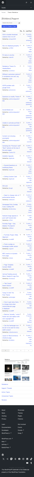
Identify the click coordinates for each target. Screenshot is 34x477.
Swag (20, 433)
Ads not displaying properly (10, 46)
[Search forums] (19, 22)
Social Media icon (7, 110)
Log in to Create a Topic (9, 26)
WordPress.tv (6, 433)
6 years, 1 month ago (29, 327)
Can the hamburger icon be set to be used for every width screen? (10, 328)
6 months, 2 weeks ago (29, 36)
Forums (4, 7)
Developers (5, 430)
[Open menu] (31, 2)
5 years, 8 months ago (29, 285)
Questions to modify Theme (10, 96)
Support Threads (7, 388)
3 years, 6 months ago (29, 76)
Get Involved (22, 424)
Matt (4, 441)
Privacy (4, 419)
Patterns (20, 419)
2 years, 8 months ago (29, 47)
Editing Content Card (10, 176)
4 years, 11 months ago (29, 206)
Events (20, 427)
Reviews (4, 400)
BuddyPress (6, 447)
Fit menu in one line (8, 55)
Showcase (21, 410)
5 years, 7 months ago (29, 255)
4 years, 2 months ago (29, 147)
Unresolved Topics (7, 396)
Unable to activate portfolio (10, 123)
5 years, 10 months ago (29, 294)
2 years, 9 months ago (29, 56)
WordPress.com (7, 438)
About (3, 410)
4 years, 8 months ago (29, 187)
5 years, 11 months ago (29, 303)
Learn (3, 424)
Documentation (6, 427)
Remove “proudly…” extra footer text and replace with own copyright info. (11, 317)
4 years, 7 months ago (29, 157)
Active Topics (6, 392)
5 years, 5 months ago (29, 236)
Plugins (20, 416)
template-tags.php (7, 156)
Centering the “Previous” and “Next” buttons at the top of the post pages (11, 148)
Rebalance (5, 384)
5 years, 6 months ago (29, 246)
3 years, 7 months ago (29, 87)
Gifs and (5, 186)
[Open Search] (26, 2)
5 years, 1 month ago (29, 225)
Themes (20, 413)
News (3, 413)
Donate (21, 430)
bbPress (5, 444)
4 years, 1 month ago (29, 98)
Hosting (4, 416)
